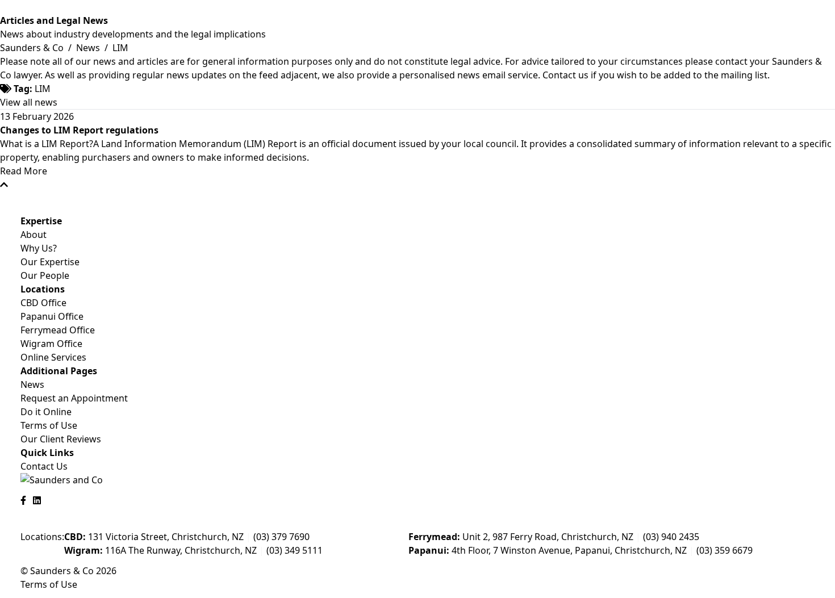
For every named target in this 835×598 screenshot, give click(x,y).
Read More (23, 171)
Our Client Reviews (60, 439)
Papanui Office (52, 316)
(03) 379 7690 (281, 536)
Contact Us (44, 466)
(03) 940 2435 (671, 536)
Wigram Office (51, 343)
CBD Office (43, 302)
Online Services (53, 357)
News (89, 47)
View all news (28, 102)
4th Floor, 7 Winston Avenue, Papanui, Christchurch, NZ (547, 550)
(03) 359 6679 (724, 550)
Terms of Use (48, 425)
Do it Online (46, 411)
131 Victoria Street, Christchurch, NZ (154, 536)
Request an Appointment (74, 398)
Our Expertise (50, 262)
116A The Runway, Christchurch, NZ (160, 550)
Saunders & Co (33, 47)
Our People (44, 275)
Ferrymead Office (57, 330)
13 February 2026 (37, 116)
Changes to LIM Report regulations (79, 130)
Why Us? (38, 248)
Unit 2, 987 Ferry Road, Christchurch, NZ (520, 536)
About (33, 234)
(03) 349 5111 (294, 550)
